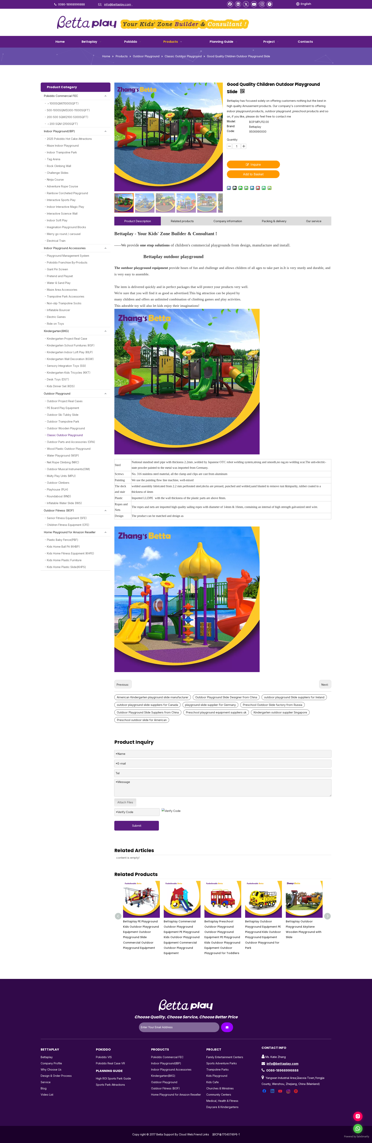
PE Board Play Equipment (63, 408)
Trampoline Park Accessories (65, 296)
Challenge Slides (57, 172)
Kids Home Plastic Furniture (64, 560)
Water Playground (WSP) (63, 455)
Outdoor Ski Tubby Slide (62, 414)
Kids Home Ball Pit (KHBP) (63, 546)
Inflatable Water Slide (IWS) (64, 503)
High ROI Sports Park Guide (113, 1078)
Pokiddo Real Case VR (110, 1063)
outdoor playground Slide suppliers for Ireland (294, 697)
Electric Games (56, 316)
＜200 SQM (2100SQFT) (62, 123)
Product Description (137, 221)
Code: (231, 131)
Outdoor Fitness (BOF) (59, 510)
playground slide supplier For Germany (210, 705)
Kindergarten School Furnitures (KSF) (71, 345)
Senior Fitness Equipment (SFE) (67, 518)
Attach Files (125, 802)
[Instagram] (262, 4)
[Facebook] (230, 4)
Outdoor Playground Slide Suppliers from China (148, 712)
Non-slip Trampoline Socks (64, 303)
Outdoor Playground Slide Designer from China (226, 697)
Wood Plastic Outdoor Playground (68, 448)
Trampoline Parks (217, 1069)
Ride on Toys (55, 323)
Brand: (231, 126)
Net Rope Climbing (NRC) (63, 462)
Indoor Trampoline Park (62, 152)
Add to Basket (253, 174)
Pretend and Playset (60, 276)
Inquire (256, 164)
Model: (231, 121)
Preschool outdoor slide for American (142, 720)
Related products (182, 221)
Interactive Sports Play (61, 200)
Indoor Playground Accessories (65, 248)
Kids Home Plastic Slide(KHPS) (66, 567)
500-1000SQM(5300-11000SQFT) (68, 110)
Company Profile (51, 1063)
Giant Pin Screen (57, 269)
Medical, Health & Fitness (222, 1100)
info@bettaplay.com (282, 1064)
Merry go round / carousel (64, 234)
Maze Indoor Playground (63, 145)
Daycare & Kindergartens (222, 1107)
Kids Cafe (212, 1082)
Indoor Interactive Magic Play (65, 206)
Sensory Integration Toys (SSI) (66, 365)
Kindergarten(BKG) (56, 331)
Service (46, 1082)
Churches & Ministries (220, 1088)
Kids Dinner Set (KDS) (61, 386)
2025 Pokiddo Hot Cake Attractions (69, 138)
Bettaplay (47, 1057)
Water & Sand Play (59, 282)
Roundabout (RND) (59, 496)
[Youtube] (254, 4)
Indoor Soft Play (57, 220)
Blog (43, 1088)
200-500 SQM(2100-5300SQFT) (67, 117)
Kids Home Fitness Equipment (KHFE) (70, 553)
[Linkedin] (238, 4)
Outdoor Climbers (58, 482)
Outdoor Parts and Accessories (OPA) (71, 442)
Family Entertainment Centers (224, 1057)
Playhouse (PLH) (57, 489)
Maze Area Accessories (62, 289)
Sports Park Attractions (110, 1084)
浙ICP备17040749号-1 (226, 1134)
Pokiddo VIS (104, 1057)
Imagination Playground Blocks (66, 227)
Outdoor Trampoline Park (63, 421)
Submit (136, 825)
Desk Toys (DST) (58, 379)
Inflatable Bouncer (58, 310)
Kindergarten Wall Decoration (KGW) (70, 359)
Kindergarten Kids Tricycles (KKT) (68, 372)
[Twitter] (246, 4)
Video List (47, 1094)
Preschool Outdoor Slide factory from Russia (272, 705)
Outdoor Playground (57, 393)
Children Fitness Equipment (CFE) (68, 524)
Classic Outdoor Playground (65, 435)
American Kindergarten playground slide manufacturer (152, 697)
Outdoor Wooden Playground (66, 428)
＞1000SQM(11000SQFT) (63, 103)
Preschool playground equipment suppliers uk (216, 712)
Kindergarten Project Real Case (67, 338)
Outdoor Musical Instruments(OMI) (68, 469)
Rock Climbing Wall (59, 166)
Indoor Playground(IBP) (59, 131)
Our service (313, 221)
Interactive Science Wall (62, 213)
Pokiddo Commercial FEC (61, 96)
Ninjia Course (55, 179)
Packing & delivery (274, 221)
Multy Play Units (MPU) (61, 476)
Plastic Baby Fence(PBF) (62, 539)
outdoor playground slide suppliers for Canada (147, 705)
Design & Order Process (56, 1075)
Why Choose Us (51, 1069)
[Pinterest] (270, 4)
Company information (228, 221)
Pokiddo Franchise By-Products (67, 262)
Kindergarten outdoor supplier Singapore (280, 712)
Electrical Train (56, 240)
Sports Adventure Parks (221, 1063)
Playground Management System (68, 255)
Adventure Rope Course (62, 186)
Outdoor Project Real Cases (65, 401)
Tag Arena (53, 159)
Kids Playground (216, 1075)
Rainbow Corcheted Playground (67, 193)
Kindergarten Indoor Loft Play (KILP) (70, 352)
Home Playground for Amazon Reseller (70, 532)
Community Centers (218, 1094)
